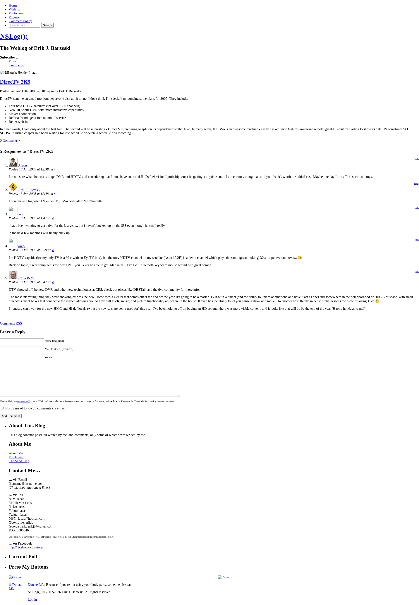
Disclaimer (16, 457)
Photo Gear (16, 13)
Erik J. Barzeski (29, 190)
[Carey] (224, 577)
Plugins (14, 17)
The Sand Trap (19, 461)
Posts (12, 61)
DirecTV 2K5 (15, 82)
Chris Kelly (26, 278)
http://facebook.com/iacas (26, 547)
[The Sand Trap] (15, 577)
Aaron (22, 165)
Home (13, 5)
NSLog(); (14, 36)
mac (21, 214)
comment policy (24, 401)
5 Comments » (10, 140)
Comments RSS (11, 323)
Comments (16, 65)
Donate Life (36, 584)
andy (21, 246)
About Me (16, 453)
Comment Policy (20, 21)
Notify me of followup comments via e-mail (35, 408)
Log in (32, 599)
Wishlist (14, 9)
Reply (416, 159)
